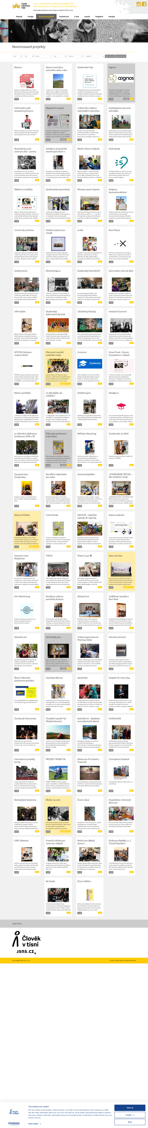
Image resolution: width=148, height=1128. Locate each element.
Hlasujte (30, 16)
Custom (129, 1115)
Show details (33, 1124)
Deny (130, 1122)
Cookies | (112, 960)
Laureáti (87, 16)
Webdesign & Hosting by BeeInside (125, 960)
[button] (11, 30)
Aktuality (19, 16)
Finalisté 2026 (64, 16)
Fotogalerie (99, 16)
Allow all (130, 1108)
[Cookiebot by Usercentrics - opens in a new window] (14, 1123)
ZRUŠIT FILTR (121, 56)
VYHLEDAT (110, 56)
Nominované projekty (46, 16)
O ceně (76, 16)
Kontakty (112, 16)
